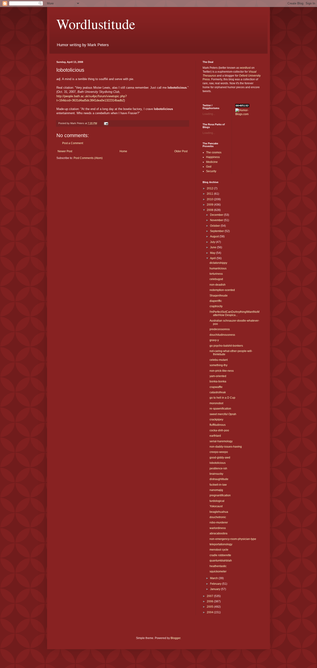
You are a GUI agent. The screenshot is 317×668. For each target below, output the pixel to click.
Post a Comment (72, 143)
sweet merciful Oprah (223, 414)
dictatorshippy (218, 263)
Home (123, 151)
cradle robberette (220, 555)
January (215, 589)
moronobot (216, 403)
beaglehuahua (219, 511)
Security (211, 171)
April (213, 258)
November (217, 220)
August (215, 236)
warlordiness (218, 528)
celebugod (216, 279)
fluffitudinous (218, 424)
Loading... (209, 114)
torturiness (216, 273)
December (217, 214)
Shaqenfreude (219, 295)
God (208, 166)
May (213, 253)
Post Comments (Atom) (88, 158)
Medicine (212, 162)
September (217, 231)
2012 (210, 188)
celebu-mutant (219, 359)
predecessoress (220, 329)
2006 (210, 601)
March (214, 578)
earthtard (215, 435)
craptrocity (216, 306)
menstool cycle (219, 549)
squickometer (218, 571)
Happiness (213, 157)
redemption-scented (222, 290)
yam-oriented (218, 376)
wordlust (245, 67)
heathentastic (218, 566)
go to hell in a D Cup (222, 397)
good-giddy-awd (220, 457)
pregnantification (220, 495)
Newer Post (65, 151)
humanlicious (218, 268)
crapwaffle (216, 387)
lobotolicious (218, 463)
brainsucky (216, 473)
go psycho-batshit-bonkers (226, 345)
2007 (210, 596)
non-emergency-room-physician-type (233, 539)
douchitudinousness (222, 334)
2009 (210, 204)
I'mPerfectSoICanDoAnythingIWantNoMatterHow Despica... (234, 313)
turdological (217, 501)
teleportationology (221, 544)
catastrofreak (218, 392)
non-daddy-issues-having (226, 446)
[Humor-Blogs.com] (248, 114)
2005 (210, 606)
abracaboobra (218, 533)
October (215, 225)
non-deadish (218, 284)
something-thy (218, 365)
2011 (210, 193)
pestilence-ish (218, 468)
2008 (210, 210)
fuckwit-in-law (218, 484)
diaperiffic (216, 301)
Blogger (175, 638)
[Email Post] (106, 123)
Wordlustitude (95, 23)
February (216, 583)
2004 (210, 612)
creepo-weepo (219, 452)
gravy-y (214, 340)
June (213, 247)
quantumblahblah (221, 560)
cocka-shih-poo (219, 430)
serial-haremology (221, 441)
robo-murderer (219, 522)
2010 (210, 199)
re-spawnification (220, 408)
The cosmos (213, 152)
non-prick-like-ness (222, 370)
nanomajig (216, 490)
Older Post (181, 151)
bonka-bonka (218, 381)
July (213, 242)
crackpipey (216, 419)
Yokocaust (216, 506)
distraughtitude (219, 479)
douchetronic (218, 517)
